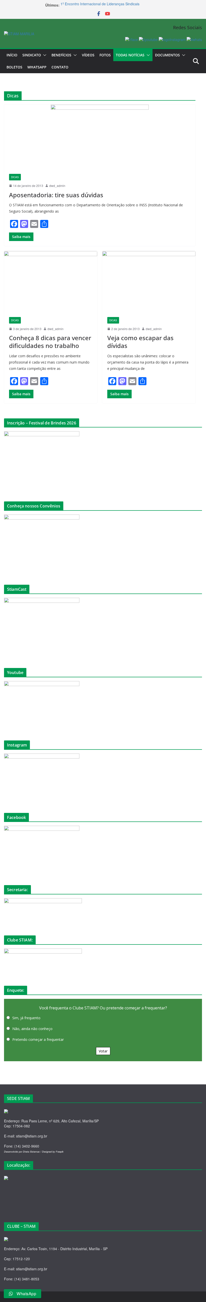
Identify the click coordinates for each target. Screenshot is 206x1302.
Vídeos (88, 55)
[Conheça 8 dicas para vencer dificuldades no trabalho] (50, 281)
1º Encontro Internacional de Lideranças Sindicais (100, 5)
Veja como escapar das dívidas (140, 342)
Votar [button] (103, 1051)
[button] (43, 55)
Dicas (15, 177)
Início (12, 55)
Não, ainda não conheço (32, 1028)
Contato (60, 67)
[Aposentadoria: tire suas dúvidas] (99, 137)
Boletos (14, 67)
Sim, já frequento (26, 1017)
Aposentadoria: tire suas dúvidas (56, 195)
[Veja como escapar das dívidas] (148, 281)
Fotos (105, 55)
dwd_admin (57, 185)
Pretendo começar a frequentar (38, 1039)
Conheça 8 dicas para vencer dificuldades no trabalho (50, 342)
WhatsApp (36, 67)
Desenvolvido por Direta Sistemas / (23, 1151)
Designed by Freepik (53, 1151)
